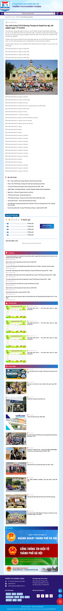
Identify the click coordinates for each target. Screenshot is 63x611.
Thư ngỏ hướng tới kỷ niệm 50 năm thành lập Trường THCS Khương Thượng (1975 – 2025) (28, 279)
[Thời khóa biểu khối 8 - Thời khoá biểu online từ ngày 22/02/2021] (16, 341)
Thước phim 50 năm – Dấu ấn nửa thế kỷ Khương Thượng (22, 200)
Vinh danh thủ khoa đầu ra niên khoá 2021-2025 (18, 292)
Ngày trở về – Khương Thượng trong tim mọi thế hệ (20, 192)
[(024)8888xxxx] (60, 601)
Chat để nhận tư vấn (60, 596)
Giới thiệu (8, 594)
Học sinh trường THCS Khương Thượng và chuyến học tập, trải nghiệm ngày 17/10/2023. (42, 513)
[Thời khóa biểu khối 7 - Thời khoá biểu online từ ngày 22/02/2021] (16, 312)
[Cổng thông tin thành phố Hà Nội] (31, 551)
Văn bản (17, 597)
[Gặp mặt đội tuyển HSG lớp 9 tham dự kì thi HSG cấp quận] (16, 501)
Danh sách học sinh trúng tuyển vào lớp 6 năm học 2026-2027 (21, 262)
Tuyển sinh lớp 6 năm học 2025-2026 (36, 416)
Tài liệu (22, 597)
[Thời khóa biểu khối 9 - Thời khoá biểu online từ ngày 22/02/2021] (16, 327)
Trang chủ (7, 17)
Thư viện (27, 597)
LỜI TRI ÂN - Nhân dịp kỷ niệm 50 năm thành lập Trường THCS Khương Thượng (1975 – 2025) (29, 270)
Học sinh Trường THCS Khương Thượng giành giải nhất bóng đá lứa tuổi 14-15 (42, 435)
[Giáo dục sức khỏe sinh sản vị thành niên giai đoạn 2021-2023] (16, 388)
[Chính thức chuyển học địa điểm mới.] (16, 404)
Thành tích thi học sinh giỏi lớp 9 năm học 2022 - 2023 (40, 464)
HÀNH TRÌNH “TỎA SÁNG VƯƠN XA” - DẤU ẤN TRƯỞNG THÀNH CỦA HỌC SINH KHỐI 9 (29, 189)
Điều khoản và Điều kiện (37, 606)
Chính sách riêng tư (26, 606)
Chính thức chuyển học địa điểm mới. (36, 399)
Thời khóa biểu (12, 303)
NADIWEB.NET (52, 609)
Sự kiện (14, 594)
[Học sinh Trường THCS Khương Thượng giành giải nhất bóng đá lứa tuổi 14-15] (16, 438)
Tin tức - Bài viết (16, 17)
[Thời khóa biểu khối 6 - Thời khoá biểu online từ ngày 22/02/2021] (16, 356)
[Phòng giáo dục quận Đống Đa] (31, 561)
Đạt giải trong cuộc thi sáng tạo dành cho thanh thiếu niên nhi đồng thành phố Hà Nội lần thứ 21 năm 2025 (31, 297)
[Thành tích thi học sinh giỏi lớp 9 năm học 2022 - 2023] (16, 468)
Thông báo (11, 253)
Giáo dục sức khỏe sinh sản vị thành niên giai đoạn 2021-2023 (42, 384)
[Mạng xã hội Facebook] (46, 595)
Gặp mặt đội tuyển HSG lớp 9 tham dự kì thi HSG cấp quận (41, 496)
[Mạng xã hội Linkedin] (51, 595)
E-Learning (8, 600)
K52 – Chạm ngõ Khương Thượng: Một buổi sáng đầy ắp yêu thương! (25, 181)
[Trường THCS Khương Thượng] (5, 5)
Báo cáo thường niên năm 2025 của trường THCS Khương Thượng (22, 283)
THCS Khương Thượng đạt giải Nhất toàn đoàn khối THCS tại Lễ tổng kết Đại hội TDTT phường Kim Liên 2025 (31, 204)
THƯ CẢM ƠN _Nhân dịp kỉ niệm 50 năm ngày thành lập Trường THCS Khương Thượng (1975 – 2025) (31, 275)
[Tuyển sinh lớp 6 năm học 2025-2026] (16, 422)
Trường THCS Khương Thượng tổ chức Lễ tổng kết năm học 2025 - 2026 (26, 186)
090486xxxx (60, 591)
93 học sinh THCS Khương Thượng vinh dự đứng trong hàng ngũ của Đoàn (26, 183)
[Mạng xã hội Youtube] (38, 595)
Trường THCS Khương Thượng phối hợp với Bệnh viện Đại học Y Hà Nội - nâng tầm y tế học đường (30, 266)
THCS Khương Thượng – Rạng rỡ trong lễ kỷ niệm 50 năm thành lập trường (26, 198)
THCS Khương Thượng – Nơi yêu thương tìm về (19, 195)
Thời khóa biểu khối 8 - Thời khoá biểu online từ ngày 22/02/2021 (42, 338)
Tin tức (14, 600)
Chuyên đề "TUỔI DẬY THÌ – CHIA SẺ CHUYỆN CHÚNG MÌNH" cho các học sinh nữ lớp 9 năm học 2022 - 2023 (42, 450)
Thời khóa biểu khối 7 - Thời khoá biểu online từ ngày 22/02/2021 (42, 309)
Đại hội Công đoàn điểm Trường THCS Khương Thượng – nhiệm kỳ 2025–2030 (27, 208)
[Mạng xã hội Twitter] (42, 595)
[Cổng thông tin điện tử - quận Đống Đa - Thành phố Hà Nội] (31, 568)
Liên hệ (19, 600)
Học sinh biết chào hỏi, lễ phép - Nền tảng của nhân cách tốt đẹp (42, 372)
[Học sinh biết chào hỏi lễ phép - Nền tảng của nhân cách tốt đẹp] (16, 374)
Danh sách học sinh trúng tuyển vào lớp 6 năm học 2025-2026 (21, 287)
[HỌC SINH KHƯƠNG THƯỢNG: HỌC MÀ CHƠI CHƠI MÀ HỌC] (16, 484)
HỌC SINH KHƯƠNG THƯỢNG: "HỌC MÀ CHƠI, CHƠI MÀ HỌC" (42, 480)
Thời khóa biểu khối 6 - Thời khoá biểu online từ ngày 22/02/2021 (42, 353)
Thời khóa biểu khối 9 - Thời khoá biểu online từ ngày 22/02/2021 (42, 323)
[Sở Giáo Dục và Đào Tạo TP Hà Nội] (31, 537)
